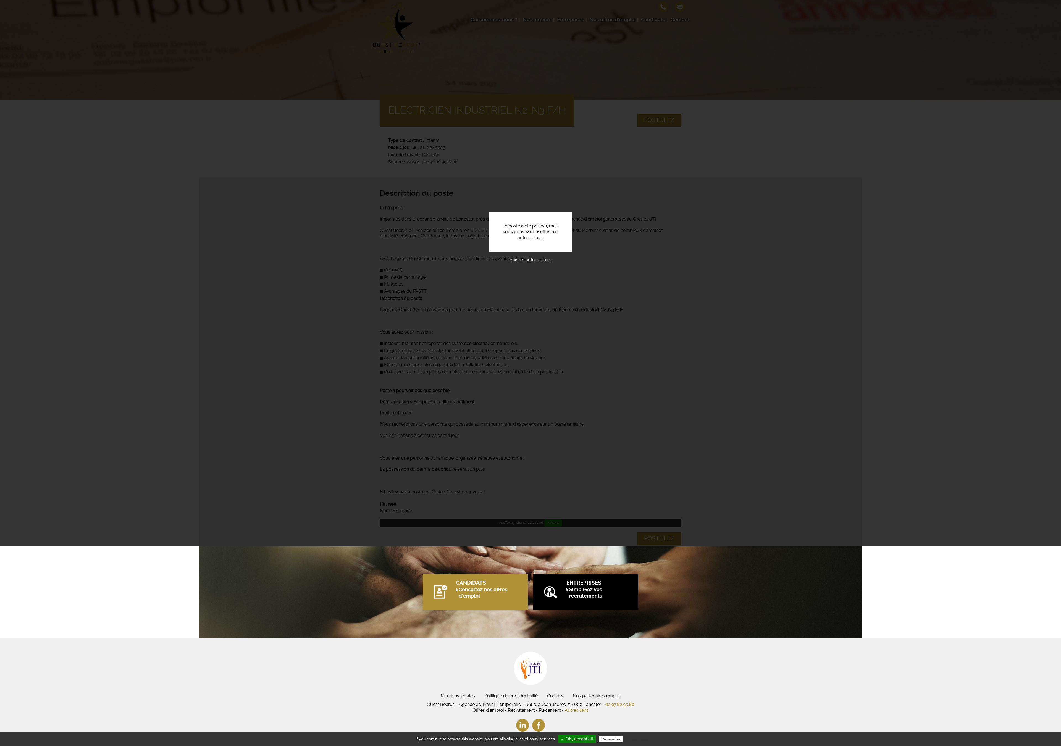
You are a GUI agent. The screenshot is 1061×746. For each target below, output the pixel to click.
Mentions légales (458, 695)
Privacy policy (638, 739)
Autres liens (577, 710)
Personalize (611, 739)
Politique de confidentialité (511, 695)
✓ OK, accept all (577, 739)
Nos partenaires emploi (596, 695)
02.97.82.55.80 (619, 704)
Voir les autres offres (530, 259)
